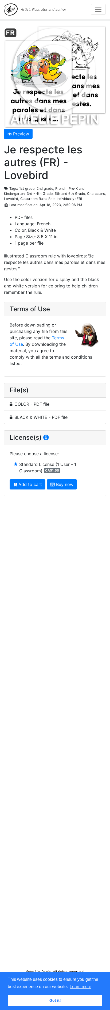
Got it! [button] (55, 1000)
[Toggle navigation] (98, 9)
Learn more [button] (80, 986)
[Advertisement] (55, 735)
